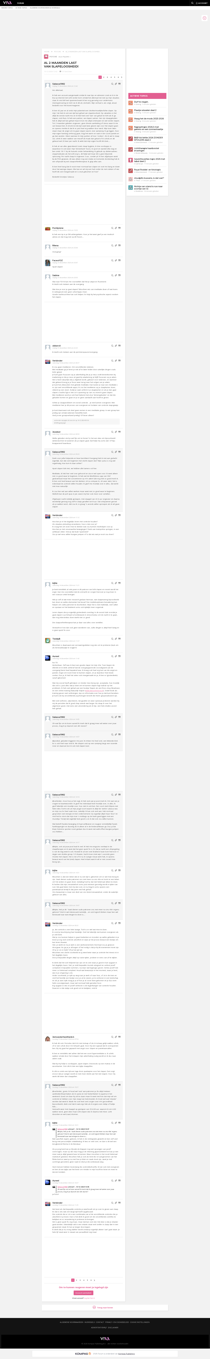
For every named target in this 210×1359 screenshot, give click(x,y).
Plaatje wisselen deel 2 (145, 110)
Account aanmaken (83, 1293)
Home (46, 52)
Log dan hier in (89, 1298)
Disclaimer (113, 1327)
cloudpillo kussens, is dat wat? (149, 178)
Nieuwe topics (7, 8)
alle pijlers (64, 57)
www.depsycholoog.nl (94, 691)
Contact (100, 1322)
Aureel (55, 656)
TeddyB (56, 639)
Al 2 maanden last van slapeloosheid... (83, 52)
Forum (20, 3)
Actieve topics (21, 8)
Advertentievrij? (99, 1327)
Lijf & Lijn (139, 164)
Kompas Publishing (126, 1354)
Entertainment (141, 142)
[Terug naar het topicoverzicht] (46, 58)
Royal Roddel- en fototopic (147, 170)
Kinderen (139, 191)
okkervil (56, 346)
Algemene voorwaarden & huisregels (45, 8)
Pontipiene (57, 228)
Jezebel (56, 432)
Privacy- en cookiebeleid (117, 1322)
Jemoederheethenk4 (63, 1037)
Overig (138, 104)
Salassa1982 (58, 84)
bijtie (54, 583)
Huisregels (89, 1322)
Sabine (55, 275)
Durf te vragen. (141, 102)
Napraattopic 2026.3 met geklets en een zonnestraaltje (148, 128)
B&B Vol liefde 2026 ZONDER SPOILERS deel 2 (148, 139)
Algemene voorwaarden (71, 1322)
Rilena (55, 245)
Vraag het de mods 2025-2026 (149, 118)
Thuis (138, 180)
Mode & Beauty (142, 153)
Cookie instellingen (139, 1322)
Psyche (57, 52)
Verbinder (57, 361)
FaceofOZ (57, 260)
